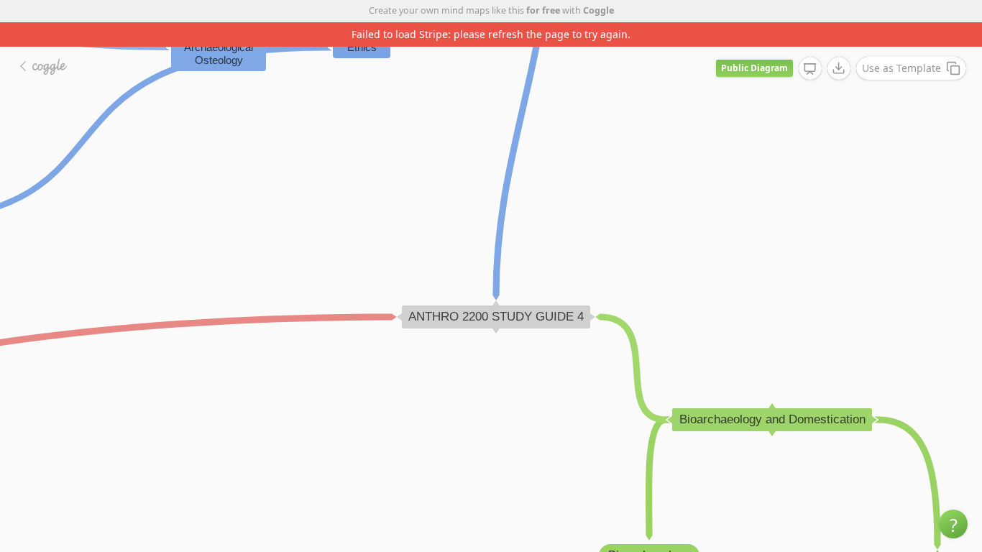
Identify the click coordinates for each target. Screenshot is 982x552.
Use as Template (901, 68)
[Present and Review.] (810, 69)
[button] (953, 524)
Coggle (598, 10)
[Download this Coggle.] (838, 68)
